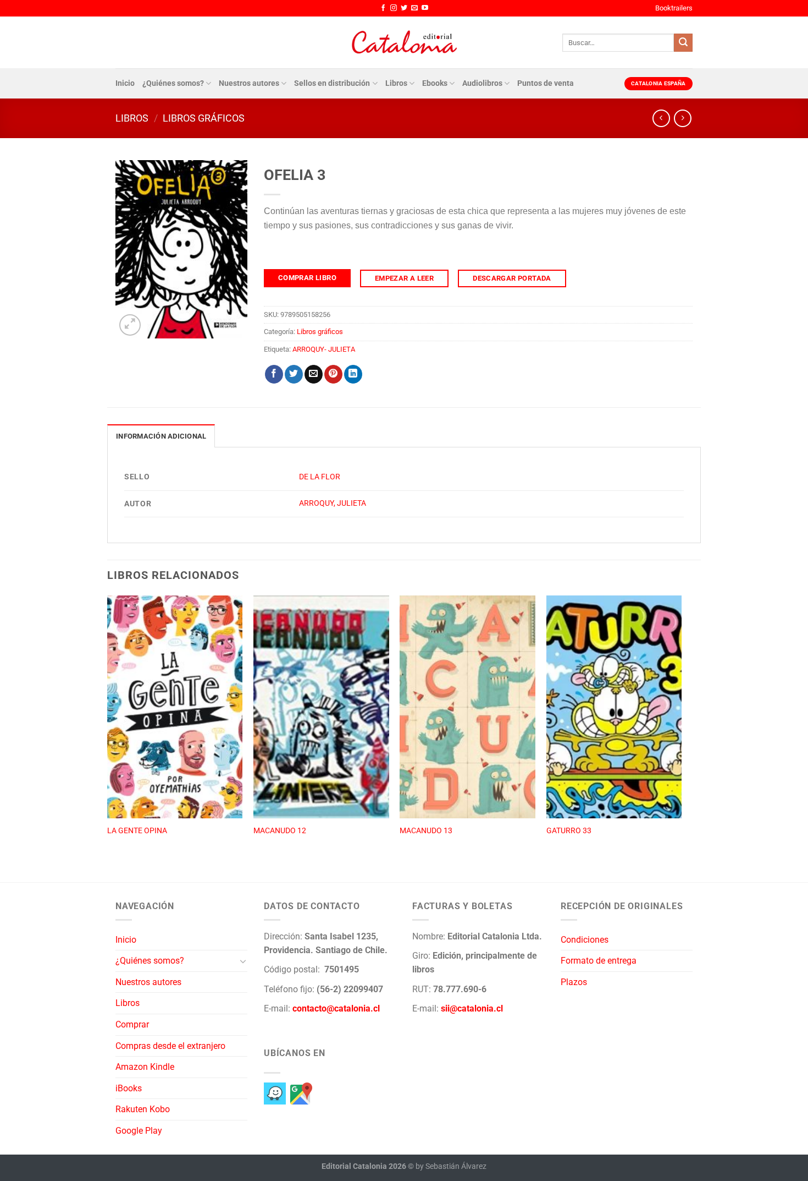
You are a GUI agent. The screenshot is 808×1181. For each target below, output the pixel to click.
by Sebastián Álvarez (451, 1166)
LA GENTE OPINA (137, 830)
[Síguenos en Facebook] (383, 8)
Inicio (125, 83)
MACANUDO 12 (279, 830)
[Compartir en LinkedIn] (353, 374)
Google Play (138, 1130)
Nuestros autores (249, 83)
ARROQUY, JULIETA (332, 503)
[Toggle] (243, 960)
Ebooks (434, 83)
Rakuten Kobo (142, 1109)
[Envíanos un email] (414, 8)
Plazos (574, 982)
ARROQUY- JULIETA (323, 349)
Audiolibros (482, 83)
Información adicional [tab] (161, 436)
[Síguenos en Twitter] (404, 8)
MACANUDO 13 (426, 830)
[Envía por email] (314, 374)
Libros (396, 83)
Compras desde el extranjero (170, 1046)
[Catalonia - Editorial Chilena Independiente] (404, 42)
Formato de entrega (599, 960)
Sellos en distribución (332, 83)
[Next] (681, 726)
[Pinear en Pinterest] (333, 374)
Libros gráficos (204, 118)
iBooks (128, 1088)
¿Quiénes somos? (173, 83)
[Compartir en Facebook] (274, 374)
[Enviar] (683, 43)
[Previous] (107, 726)
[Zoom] (130, 325)
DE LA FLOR (319, 477)
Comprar (132, 1024)
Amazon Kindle (144, 1067)
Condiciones (584, 939)
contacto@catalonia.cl (336, 1008)
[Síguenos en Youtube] (425, 8)
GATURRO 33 (568, 830)
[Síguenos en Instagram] (393, 8)
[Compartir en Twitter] (294, 374)
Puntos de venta (545, 83)
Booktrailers (674, 8)
